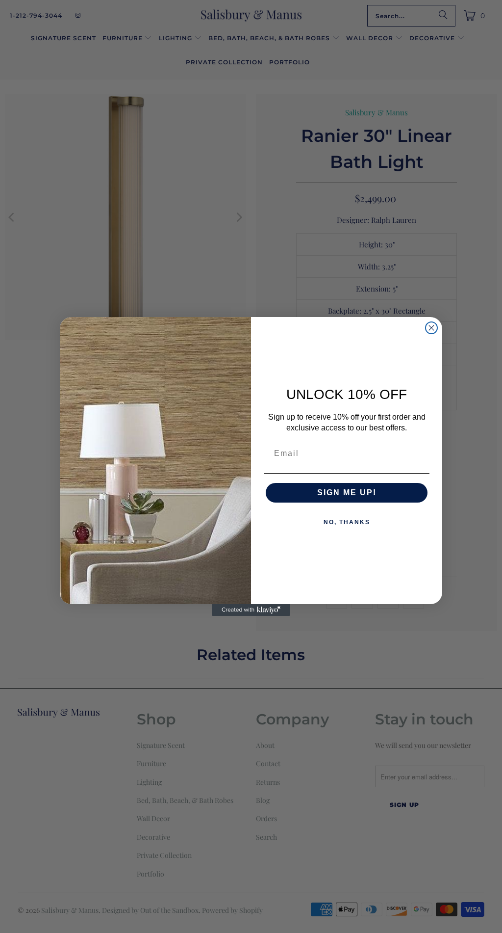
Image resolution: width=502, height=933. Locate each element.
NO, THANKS (347, 522)
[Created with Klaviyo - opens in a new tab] (251, 610)
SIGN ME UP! (346, 492)
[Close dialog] (431, 328)
